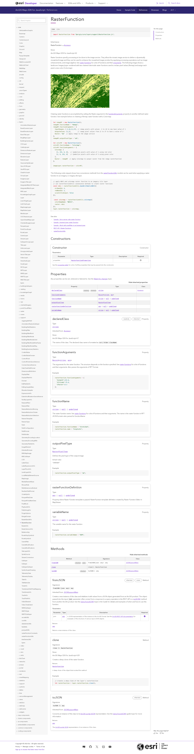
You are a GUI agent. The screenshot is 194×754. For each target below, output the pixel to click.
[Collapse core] (17, 27)
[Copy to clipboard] (147, 34)
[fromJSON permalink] (66, 580)
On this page (158, 29)
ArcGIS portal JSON (87, 713)
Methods (158, 38)
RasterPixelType (104, 302)
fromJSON (55, 563)
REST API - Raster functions (62, 228)
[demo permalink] (72, 239)
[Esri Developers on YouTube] (110, 746)
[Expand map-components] (17, 715)
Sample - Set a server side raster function (67, 219)
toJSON (54, 571)
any (112, 295)
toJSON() (137, 599)
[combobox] (31, 20)
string (100, 290)
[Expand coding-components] (17, 731)
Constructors (160, 32)
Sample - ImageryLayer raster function (66, 222)
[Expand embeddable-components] (17, 724)
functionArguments (115, 114)
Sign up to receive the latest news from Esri (29, 749)
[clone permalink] (60, 640)
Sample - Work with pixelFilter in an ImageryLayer (69, 225)
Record (100, 295)
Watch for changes (101, 278)
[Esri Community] (83, 746)
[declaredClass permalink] (70, 319)
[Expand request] (18, 87)
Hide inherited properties (138, 282)
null (107, 298)
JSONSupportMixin (132, 563)
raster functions (85, 62)
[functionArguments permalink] (77, 352)
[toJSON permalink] (63, 698)
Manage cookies (28, 747)
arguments (117, 62)
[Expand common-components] (17, 728)
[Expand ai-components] (17, 721)
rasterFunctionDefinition (61, 306)
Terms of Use (40, 746)
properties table (63, 265)
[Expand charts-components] (17, 718)
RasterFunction (58, 666)
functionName (56, 298)
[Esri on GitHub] (90, 746)
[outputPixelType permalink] (73, 444)
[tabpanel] (100, 35)
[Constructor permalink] (68, 248)
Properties (159, 35)
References (52, 10)
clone (54, 567)
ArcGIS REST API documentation (122, 616)
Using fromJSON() (87, 601)
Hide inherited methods (139, 554)
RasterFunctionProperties (81, 260)
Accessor (67, 45)
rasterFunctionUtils (110, 173)
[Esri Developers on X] (97, 746)
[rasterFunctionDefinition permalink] (83, 487)
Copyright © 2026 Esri (23, 743)
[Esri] (152, 746)
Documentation (46, 3)
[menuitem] (119, 10)
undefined (115, 298)
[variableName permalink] (70, 512)
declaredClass (57, 290)
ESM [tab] (53, 29)
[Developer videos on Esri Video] (103, 746)
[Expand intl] (18, 81)
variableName (56, 310)
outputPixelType (58, 302)
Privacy (17, 746)
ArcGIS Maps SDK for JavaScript (30, 10)
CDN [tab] (58, 29)
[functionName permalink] (71, 401)
